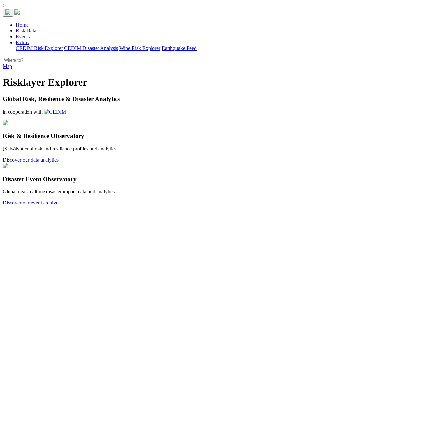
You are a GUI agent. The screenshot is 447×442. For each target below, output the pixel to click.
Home (22, 24)
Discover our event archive (30, 202)
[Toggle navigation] (8, 13)
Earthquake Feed (179, 48)
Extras (22, 42)
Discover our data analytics (31, 160)
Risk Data (26, 30)
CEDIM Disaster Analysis (91, 48)
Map (7, 66)
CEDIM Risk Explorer (39, 48)
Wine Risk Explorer (139, 48)
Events (23, 36)
